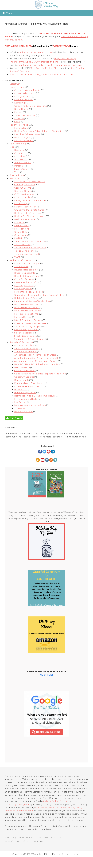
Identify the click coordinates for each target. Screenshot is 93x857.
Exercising (19, 103)
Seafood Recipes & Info (26, 330)
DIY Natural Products (24, 93)
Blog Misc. (19, 150)
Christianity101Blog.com (17, 804)
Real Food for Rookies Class (45, 68)
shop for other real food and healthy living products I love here (49, 65)
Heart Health (20, 389)
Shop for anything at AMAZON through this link (33, 62)
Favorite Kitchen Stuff (25, 207)
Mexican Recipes (22, 317)
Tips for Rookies (22, 244)
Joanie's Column (22, 163)
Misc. (11, 147)
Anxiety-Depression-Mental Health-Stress (35, 355)
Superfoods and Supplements (29, 241)
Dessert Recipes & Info (25, 282)
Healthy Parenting (18, 125)
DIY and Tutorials (23, 197)
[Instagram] (47, 461)
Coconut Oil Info (22, 188)
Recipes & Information (20, 260)
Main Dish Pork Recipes (26, 307)
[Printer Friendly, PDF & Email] (14, 418)
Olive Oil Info (20, 232)
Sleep (17, 122)
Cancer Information (24, 370)
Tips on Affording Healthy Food (30, 248)
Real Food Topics (18, 178)
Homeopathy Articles (25, 393)
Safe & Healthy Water (24, 115)
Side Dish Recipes (23, 333)
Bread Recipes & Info (24, 273)
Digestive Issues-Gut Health (28, 386)
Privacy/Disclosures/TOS (17, 841)
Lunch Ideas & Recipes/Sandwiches (32, 301)
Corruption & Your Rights (27, 90)
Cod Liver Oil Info (23, 191)
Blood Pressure (22, 367)
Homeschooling (17, 144)
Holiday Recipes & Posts (26, 298)
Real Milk (19, 238)
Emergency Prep (22, 96)
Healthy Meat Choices (25, 219)
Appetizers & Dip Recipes (27, 263)
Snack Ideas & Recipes (25, 336)
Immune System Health (26, 399)
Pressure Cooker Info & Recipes (30, 323)
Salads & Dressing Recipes (27, 326)
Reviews (18, 112)
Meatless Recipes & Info (26, 314)
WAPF (17, 257)
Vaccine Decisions (23, 140)
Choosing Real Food (24, 185)
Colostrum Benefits (24, 377)
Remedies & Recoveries (21, 342)
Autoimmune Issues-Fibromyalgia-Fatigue (35, 361)
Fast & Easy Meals (23, 289)
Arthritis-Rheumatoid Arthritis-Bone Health (36, 358)
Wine (17, 172)
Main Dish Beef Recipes (26, 304)
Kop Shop (56, 837)
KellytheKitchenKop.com (55, 801)
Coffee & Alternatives (24, 194)
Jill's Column (20, 159)
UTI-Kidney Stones (23, 411)
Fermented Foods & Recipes (28, 292)
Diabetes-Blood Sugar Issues (28, 383)
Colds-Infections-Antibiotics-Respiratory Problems (40, 374)
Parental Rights (22, 137)
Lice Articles (20, 402)
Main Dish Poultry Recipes (27, 311)
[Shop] (55, 461)
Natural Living (21, 109)
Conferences (20, 153)
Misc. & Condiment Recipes (28, 320)
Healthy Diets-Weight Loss (27, 213)
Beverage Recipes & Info (26, 270)
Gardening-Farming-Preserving (30, 106)
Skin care (19, 118)
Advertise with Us (27, 837)
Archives (43, 837)
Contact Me (37, 841)
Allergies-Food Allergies (26, 348)
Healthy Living (16, 87)
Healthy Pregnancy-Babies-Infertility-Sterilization (39, 131)
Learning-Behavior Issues (27, 134)
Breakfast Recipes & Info (26, 276)
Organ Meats (21, 235)
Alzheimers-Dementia (25, 352)
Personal (18, 166)
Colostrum (14, 84)
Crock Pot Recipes (23, 279)
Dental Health (21, 380)
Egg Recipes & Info (23, 285)
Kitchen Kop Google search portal (35, 52)
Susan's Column (22, 169)
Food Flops (20, 156)
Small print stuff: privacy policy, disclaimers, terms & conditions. (41, 74)
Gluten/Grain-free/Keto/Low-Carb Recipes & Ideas (39, 295)
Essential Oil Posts (23, 100)
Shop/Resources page (65, 59)
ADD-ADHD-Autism (24, 345)
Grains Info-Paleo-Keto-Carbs (29, 210)
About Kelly (10, 837)
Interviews (19, 222)
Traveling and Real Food (26, 254)
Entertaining (21, 203)
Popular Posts (16, 175)
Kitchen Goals (21, 226)
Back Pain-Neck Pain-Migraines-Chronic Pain (37, 364)
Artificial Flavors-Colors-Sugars (29, 181)
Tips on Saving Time (24, 251)
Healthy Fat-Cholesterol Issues (29, 216)
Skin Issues (19, 408)
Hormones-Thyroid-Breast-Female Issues (34, 396)
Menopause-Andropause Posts (30, 405)
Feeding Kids (20, 128)
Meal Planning (21, 229)
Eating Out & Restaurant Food (29, 200)
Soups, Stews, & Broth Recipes (29, 339)
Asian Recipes (21, 267)
